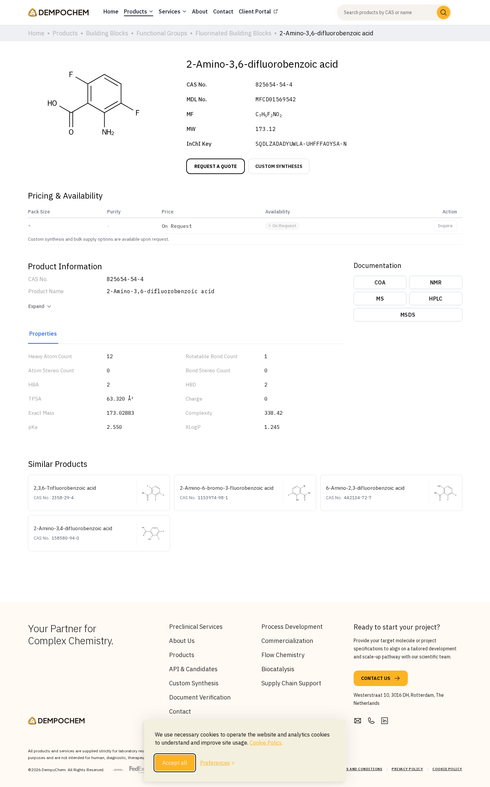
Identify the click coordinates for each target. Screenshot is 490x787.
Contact (180, 711)
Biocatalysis (277, 669)
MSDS (407, 314)
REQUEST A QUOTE (215, 166)
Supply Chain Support (291, 683)
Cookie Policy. (266, 742)
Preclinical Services (196, 626)
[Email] (358, 721)
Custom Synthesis (194, 683)
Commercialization (287, 641)
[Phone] (371, 721)
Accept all (174, 762)
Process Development (292, 626)
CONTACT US (375, 678)
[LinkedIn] (385, 721)
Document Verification (200, 697)
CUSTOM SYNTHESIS (278, 166)
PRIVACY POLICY (407, 769)
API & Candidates (193, 669)
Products (181, 655)
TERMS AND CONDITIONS (359, 769)
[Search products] (443, 12)
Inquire (445, 226)
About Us (182, 641)
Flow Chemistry (282, 655)
